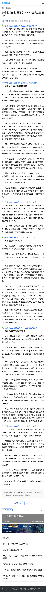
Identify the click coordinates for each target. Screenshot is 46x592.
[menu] (42, 3)
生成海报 (8, 510)
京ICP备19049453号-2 (37, 589)
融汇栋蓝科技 (6, 21)
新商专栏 (27, 21)
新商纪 (15, 589)
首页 (3, 8)
